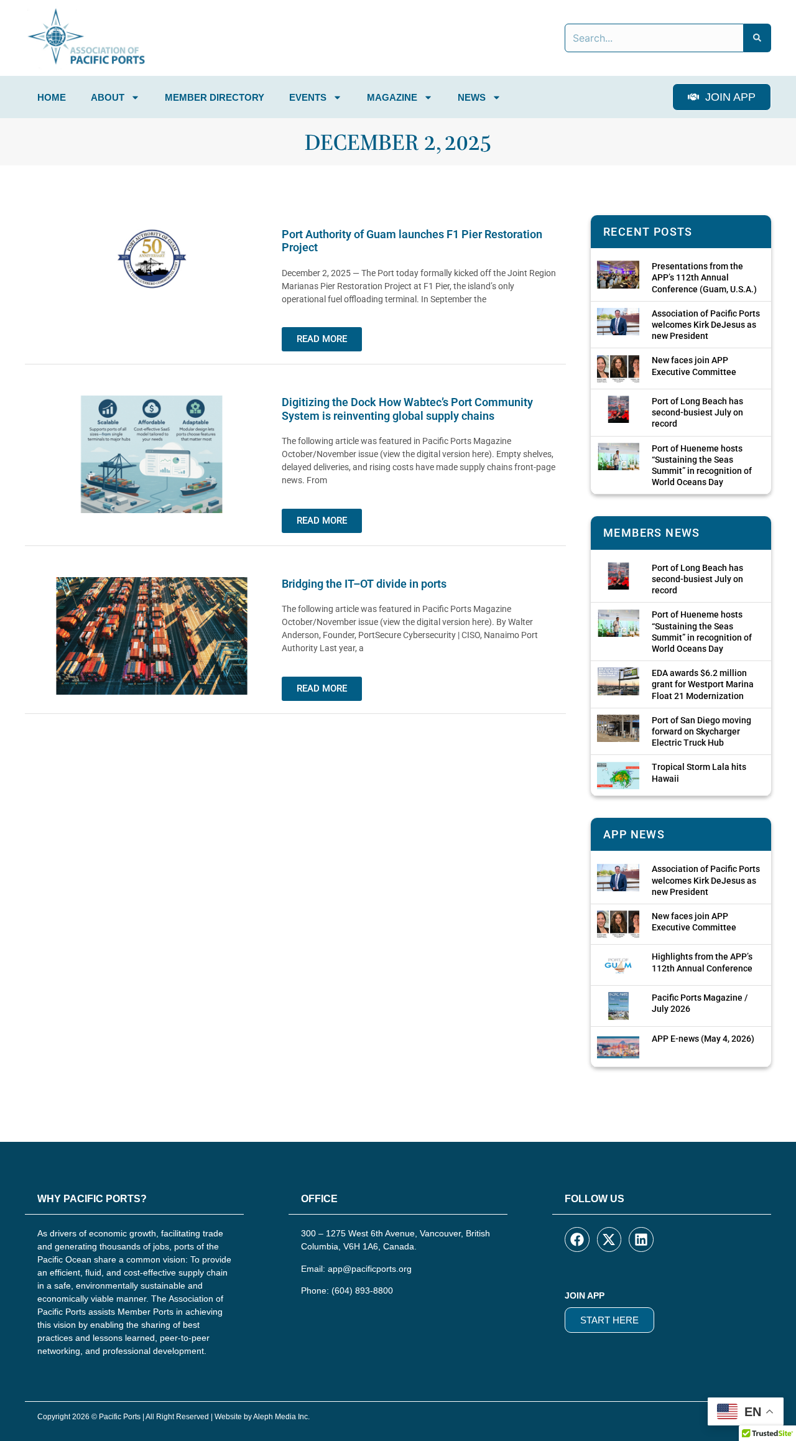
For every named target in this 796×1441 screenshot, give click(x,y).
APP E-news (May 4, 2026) (703, 1039)
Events (307, 97)
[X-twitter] (609, 1239)
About (107, 97)
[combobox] (654, 38)
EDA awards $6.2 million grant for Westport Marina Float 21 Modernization (703, 684)
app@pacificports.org (370, 1269)
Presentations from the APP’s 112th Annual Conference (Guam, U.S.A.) (704, 277)
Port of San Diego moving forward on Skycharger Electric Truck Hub (701, 731)
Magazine (392, 97)
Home (51, 97)
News (472, 97)
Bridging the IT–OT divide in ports (364, 583)
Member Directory (214, 97)
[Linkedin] (641, 1239)
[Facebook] (577, 1239)
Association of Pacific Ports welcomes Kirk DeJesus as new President (706, 324)
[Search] (757, 38)
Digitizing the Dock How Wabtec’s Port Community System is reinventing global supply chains (407, 409)
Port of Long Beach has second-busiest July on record (697, 412)
